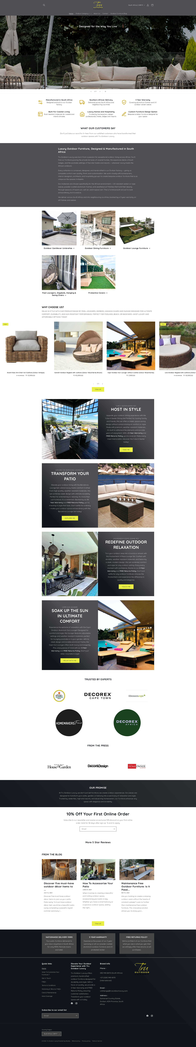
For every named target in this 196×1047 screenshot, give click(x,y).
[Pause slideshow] (105, 91)
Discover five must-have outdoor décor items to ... (59, 886)
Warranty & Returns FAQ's (51, 989)
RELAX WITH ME (69, 661)
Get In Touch (46, 978)
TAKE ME (126, 450)
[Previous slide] (91, 91)
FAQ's (44, 982)
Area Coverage (47, 996)
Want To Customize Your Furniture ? (50, 973)
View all (98, 389)
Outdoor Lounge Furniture (135, 248)
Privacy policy (86, 1041)
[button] (44, 5)
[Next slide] (100, 91)
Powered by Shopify (64, 1041)
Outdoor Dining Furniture (97, 248)
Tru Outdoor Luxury (52, 1041)
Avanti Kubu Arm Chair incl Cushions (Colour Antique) (26, 372)
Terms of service (97, 1041)
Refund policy (76, 1041)
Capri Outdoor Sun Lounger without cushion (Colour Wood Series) (131, 372)
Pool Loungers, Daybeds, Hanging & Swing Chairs (59, 294)
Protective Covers (96, 293)
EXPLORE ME (70, 518)
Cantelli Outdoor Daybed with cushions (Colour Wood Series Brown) (78, 372)
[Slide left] (93, 384)
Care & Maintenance (49, 992)
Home (44, 968)
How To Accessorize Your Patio (98, 885)
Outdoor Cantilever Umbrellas (58, 248)
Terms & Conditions (49, 985)
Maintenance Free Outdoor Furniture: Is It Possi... (135, 886)
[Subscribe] (114, 829)
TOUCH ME (126, 587)
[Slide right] (102, 384)
